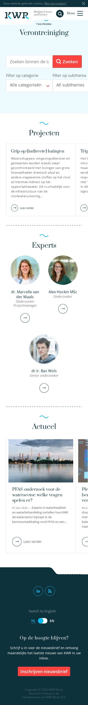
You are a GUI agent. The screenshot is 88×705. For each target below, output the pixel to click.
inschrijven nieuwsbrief (44, 671)
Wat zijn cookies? (55, 3)
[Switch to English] (42, 620)
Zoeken (69, 61)
